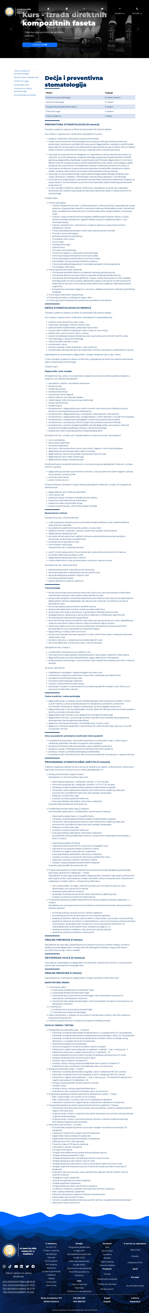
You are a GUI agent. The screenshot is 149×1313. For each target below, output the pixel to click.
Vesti (107, 1247)
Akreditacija (51, 1254)
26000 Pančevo (51, 1301)
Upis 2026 (83, 13)
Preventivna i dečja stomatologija (23, 89)
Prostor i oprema (51, 1250)
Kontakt (136, 13)
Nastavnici (51, 1268)
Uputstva (107, 1254)
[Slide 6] (80, 49)
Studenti (101, 13)
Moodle (107, 1258)
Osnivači (51, 1257)
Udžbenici (51, 1275)
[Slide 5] (74, 49)
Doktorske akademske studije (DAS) (79, 1263)
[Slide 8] (90, 49)
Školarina (79, 1275)
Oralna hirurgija (21, 81)
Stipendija (79, 1288)
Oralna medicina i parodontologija (22, 72)
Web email (135, 1250)
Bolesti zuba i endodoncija (26, 77)
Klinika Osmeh (107, 1289)
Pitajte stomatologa (107, 1284)
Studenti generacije (51, 1271)
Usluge (107, 1274)
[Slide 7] (85, 49)
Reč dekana (51, 1264)
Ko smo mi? (51, 1247)
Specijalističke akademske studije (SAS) (79, 1256)
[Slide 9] (96, 49)
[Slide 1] (53, 49)
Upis (79, 1281)
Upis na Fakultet (79, 1284)
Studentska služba (135, 1286)
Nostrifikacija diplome (79, 1272)
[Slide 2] (58, 49)
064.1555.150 (79, 1301)
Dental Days (107, 1251)
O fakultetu (47, 13)
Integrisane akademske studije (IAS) (79, 1249)
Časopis (51, 1278)
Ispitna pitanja (107, 1262)
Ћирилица (135, 1301)
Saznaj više (39, 45)
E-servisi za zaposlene (135, 1244)
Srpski (107, 1298)
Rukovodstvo (51, 1261)
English (107, 1301)
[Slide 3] (63, 49)
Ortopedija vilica (21, 85)
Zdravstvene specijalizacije (79, 1268)
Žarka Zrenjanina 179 (51, 1298)
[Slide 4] (69, 49)
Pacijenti (119, 13)
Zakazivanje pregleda (107, 1279)
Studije (65, 13)
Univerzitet (51, 1282)
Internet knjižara (107, 1265)
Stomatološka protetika (25, 95)
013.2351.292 (79, 1298)
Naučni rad (51, 1285)
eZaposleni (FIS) (135, 1262)
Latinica (135, 1298)
